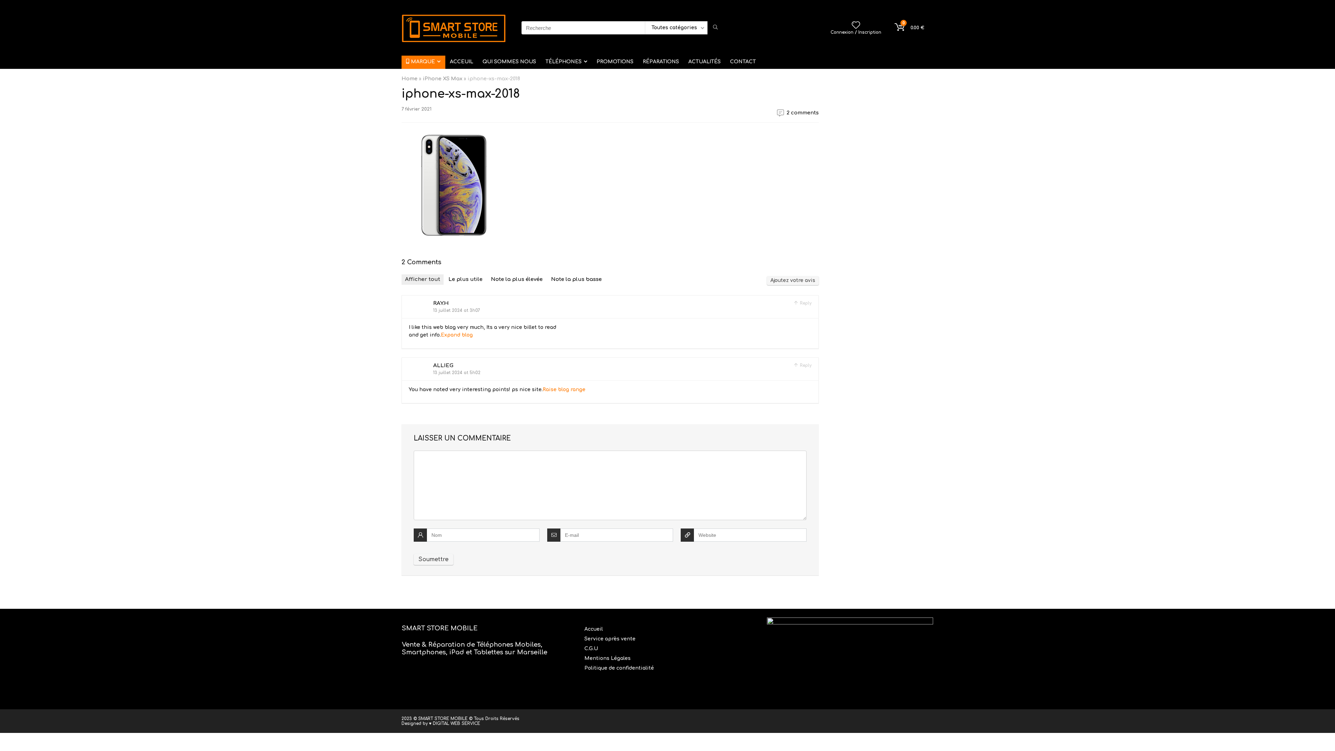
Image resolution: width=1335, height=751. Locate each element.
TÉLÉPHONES (563, 61)
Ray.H (441, 303)
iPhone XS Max (442, 78)
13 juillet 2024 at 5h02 (456, 372)
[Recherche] (715, 27)
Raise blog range (564, 389)
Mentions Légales (608, 658)
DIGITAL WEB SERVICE (456, 723)
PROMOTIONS (615, 61)
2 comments (803, 113)
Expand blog (457, 335)
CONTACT (743, 61)
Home (410, 78)
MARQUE (423, 61)
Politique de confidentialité (619, 668)
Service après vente (610, 638)
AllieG (443, 366)
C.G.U (591, 648)
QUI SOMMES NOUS (509, 61)
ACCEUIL (461, 61)
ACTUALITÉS (704, 61)
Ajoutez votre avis (792, 280)
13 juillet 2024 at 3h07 (456, 310)
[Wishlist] (856, 26)
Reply (805, 303)
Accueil (594, 629)
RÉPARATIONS (661, 61)
